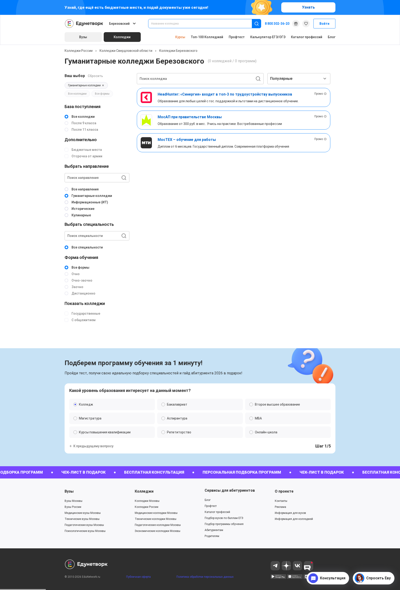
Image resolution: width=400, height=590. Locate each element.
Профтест (237, 37)
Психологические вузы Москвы (85, 531)
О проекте (284, 491)
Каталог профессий (306, 37)
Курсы (180, 37)
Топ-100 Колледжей (207, 37)
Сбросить (95, 76)
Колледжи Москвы (147, 501)
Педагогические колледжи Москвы (158, 525)
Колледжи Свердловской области (126, 51)
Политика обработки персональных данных (205, 576)
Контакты (281, 501)
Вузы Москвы (73, 501)
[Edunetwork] (84, 23)
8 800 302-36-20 (277, 23)
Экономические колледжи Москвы (157, 531)
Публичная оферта (138, 576)
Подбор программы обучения (224, 524)
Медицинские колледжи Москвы (156, 513)
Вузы (69, 491)
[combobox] (203, 23)
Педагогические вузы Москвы (84, 525)
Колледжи (144, 491)
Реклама (280, 507)
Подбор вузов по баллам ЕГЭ (224, 518)
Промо (318, 93)
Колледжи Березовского (178, 51)
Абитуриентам (214, 530)
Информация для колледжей (294, 519)
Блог (331, 37)
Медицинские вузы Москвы (83, 513)
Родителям (212, 536)
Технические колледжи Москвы (155, 519)
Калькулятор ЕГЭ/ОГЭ (267, 37)
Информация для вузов (290, 513)
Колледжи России (79, 51)
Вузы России (73, 507)
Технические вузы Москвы (82, 519)
